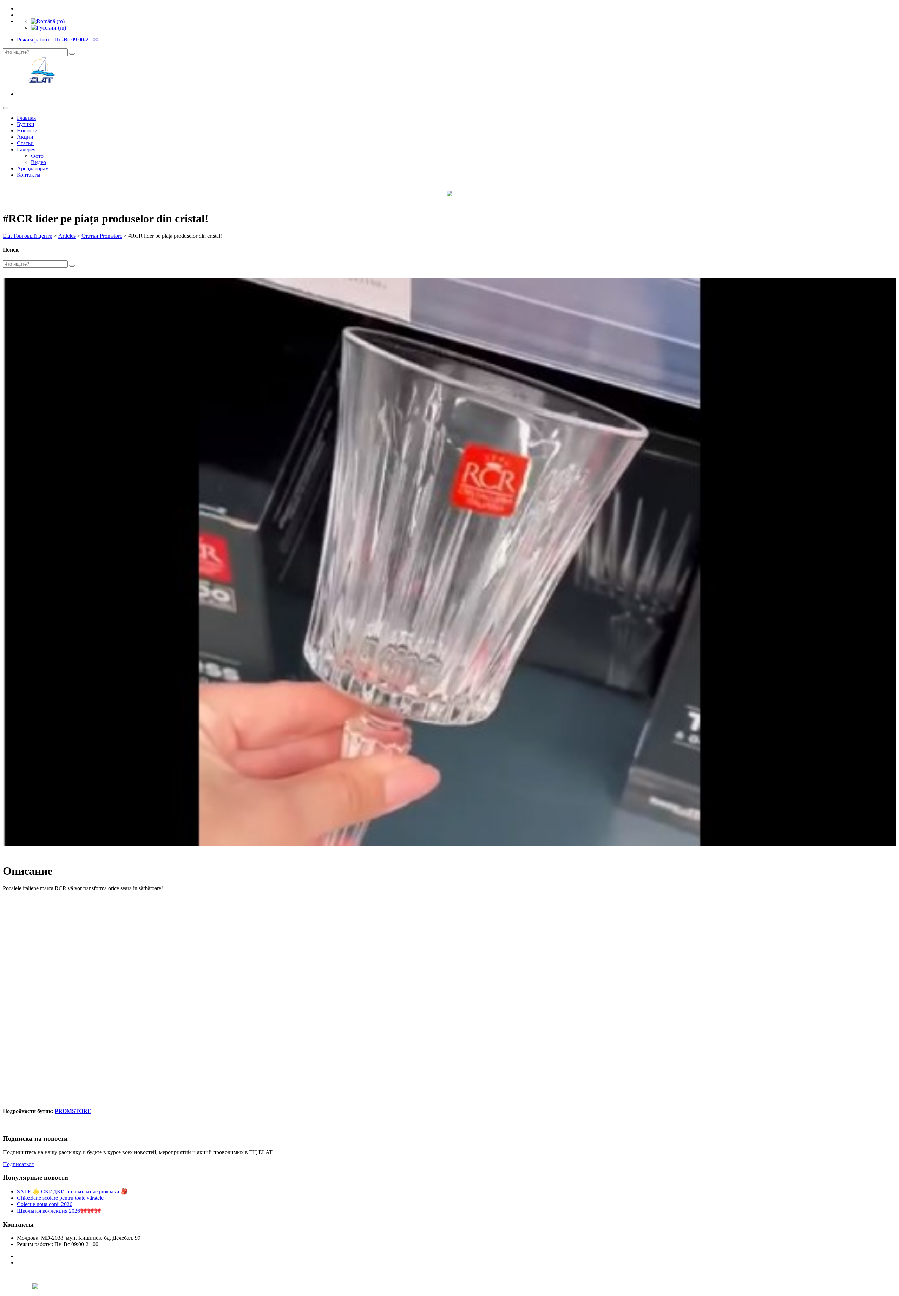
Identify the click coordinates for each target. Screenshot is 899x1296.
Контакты (28, 175)
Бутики (25, 124)
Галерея (26, 149)
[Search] (72, 54)
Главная (26, 118)
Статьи (25, 143)
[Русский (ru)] (48, 28)
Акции (25, 137)
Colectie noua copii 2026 (44, 1204)
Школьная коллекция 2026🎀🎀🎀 (59, 1211)
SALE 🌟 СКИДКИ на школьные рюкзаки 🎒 (72, 1191)
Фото (37, 156)
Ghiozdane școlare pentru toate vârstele (60, 1198)
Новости (27, 130)
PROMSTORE (73, 1111)
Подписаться (18, 1164)
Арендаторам (33, 168)
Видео (38, 162)
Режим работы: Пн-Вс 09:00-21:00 (57, 40)
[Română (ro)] (48, 21)
